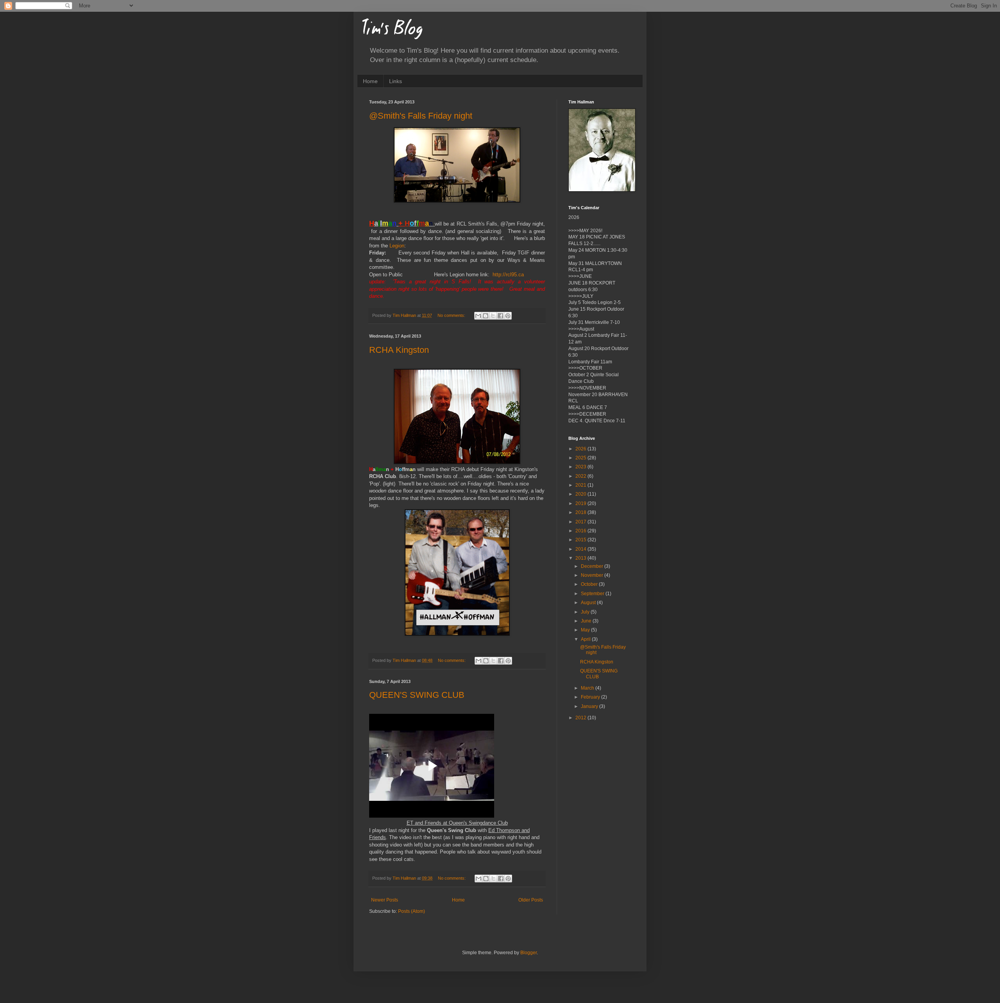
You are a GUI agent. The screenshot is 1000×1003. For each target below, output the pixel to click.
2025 (581, 458)
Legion (396, 246)
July (586, 612)
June (587, 621)
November (592, 575)
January (590, 706)
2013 (581, 558)
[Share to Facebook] (500, 316)
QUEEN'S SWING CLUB (416, 695)
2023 (581, 466)
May (586, 630)
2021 (581, 485)
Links (395, 81)
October (590, 584)
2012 (581, 717)
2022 (581, 476)
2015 (581, 539)
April (586, 639)
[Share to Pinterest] (508, 316)
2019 (581, 503)
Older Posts (530, 900)
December (592, 566)
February (591, 697)
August (589, 602)
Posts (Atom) (411, 911)
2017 (581, 522)
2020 (581, 494)
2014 (581, 549)
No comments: (452, 315)
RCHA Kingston (399, 350)
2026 (581, 449)
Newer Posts (384, 900)
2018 (581, 512)
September (593, 593)
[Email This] (478, 316)
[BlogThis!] (485, 316)
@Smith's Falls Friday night (420, 116)
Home (370, 81)
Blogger (528, 952)
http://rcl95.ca (508, 274)
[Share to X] (493, 316)
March (588, 688)
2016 (581, 531)
